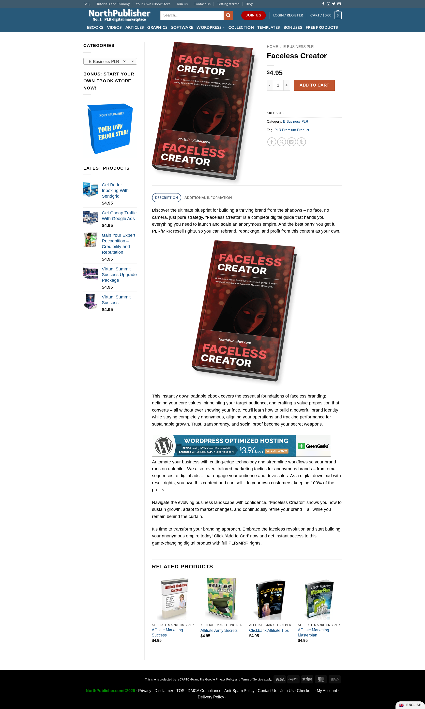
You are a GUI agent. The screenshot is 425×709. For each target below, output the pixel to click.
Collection (241, 27)
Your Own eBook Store (153, 4)
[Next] (341, 614)
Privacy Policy (225, 679)
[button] (288, 15)
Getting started (228, 4)
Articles (134, 27)
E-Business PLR (298, 46)
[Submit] (228, 15)
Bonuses (293, 27)
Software (182, 27)
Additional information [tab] (208, 197)
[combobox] (110, 61)
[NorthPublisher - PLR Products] (118, 15)
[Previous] (152, 614)
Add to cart (314, 85)
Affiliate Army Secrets (219, 630)
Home (272, 46)
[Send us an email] (339, 4)
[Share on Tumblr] (301, 142)
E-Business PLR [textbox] (107, 61)
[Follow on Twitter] (333, 4)
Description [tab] (166, 197)
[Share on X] (281, 142)
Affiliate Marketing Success (167, 632)
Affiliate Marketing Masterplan (313, 632)
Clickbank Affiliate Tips (269, 630)
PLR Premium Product (291, 130)
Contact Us (202, 4)
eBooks (95, 27)
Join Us (182, 4)
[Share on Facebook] (271, 142)
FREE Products (322, 27)
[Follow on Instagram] (328, 4)
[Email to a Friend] (291, 142)
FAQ (86, 4)
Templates (268, 27)
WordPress (209, 27)
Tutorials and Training (113, 4)
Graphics (157, 27)
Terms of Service (252, 679)
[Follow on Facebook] (323, 4)
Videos (114, 27)
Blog (249, 4)
